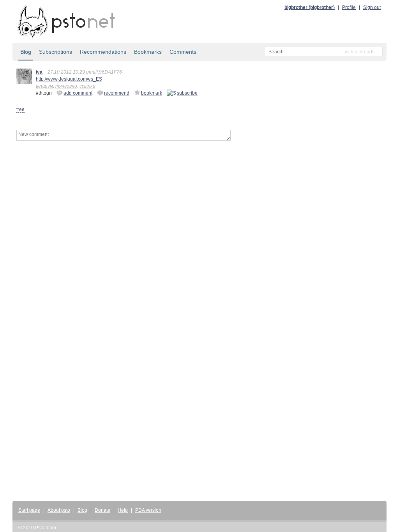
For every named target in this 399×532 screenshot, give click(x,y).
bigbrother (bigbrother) (309, 7)
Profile (349, 7)
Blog (25, 52)
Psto (39, 527)
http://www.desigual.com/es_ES (69, 79)
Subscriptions (55, 52)
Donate (102, 510)
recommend (116, 93)
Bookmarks (148, 52)
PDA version (148, 510)
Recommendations (103, 52)
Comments (182, 52)
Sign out (372, 7)
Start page (29, 510)
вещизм (44, 86)
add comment (78, 93)
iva (39, 72)
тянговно (66, 86)
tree (20, 109)
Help (123, 510)
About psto (59, 510)
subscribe (187, 93)
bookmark (151, 93)
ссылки (87, 86)
